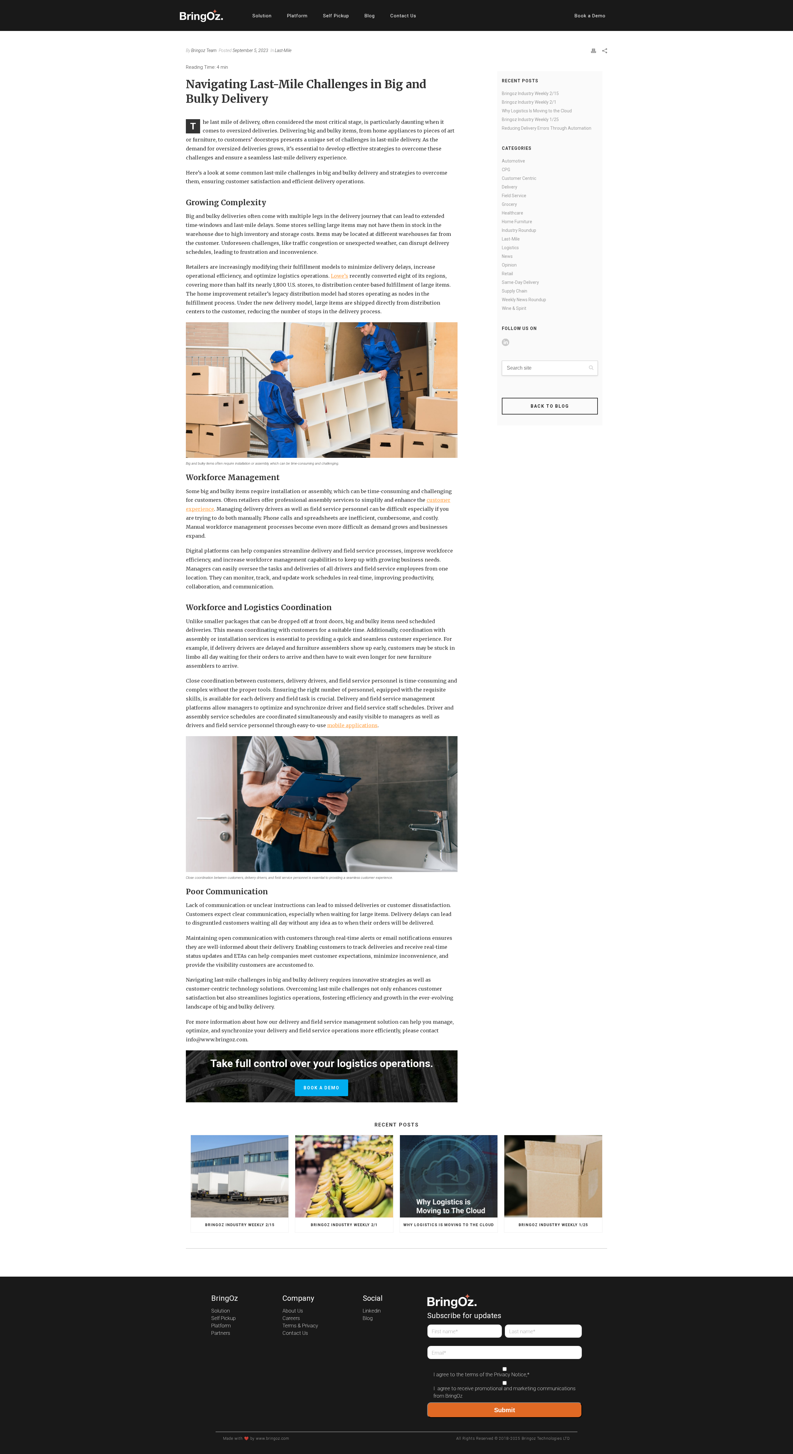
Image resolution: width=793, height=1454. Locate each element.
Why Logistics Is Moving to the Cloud (537, 110)
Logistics (510, 247)
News (507, 256)
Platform (297, 16)
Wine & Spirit (514, 308)
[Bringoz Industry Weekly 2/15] (239, 1176)
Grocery (509, 204)
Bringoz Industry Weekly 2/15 (530, 93)
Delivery (509, 186)
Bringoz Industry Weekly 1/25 (530, 119)
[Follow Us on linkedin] (505, 343)
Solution (262, 16)
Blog (370, 16)
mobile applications (352, 725)
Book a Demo (590, 16)
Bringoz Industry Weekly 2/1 (529, 102)
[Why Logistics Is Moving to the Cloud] (448, 1176)
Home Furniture (517, 221)
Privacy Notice (510, 1375)
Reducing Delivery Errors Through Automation (546, 128)
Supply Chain (514, 291)
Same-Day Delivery (520, 282)
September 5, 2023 (250, 50)
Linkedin (372, 1311)
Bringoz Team (204, 50)
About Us (293, 1311)
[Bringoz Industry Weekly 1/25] (553, 1176)
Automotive (513, 160)
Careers (291, 1318)
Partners (220, 1333)
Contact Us (403, 16)
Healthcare (512, 213)
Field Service (514, 195)
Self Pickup (336, 16)
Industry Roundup (519, 230)
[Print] (593, 50)
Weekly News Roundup (524, 299)
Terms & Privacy (300, 1326)
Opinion (509, 265)
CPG (506, 169)
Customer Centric (519, 178)
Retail (507, 273)
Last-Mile (283, 50)
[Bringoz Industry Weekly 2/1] (344, 1176)
